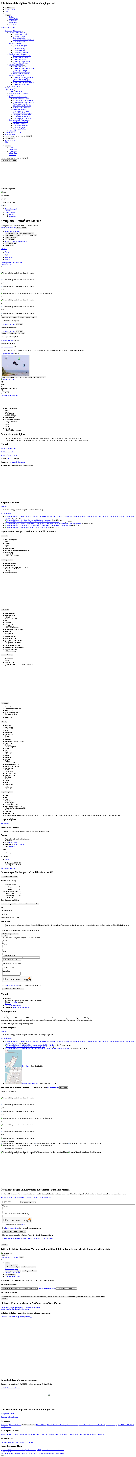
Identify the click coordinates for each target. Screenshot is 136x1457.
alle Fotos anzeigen (39, 377)
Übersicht (8, 252)
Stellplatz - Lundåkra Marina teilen (16, 241)
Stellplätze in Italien (15, 43)
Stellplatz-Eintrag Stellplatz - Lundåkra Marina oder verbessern (24, 1296)
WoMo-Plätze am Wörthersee (22, 81)
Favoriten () (8, 1317)
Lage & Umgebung (7, 792)
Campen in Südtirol (19, 50)
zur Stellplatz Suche (7, 264)
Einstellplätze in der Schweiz (22, 118)
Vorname (5, 944)
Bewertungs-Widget (84, 1434)
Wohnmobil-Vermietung (20, 125)
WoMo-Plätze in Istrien (20, 66)
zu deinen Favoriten (57, 1450)
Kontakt (12, 868)
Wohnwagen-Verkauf (19, 129)
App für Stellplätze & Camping (18, 93)
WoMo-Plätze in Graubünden (22, 56)
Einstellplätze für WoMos (21, 111)
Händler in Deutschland (20, 122)
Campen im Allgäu (19, 38)
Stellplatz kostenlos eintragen (72, 1425)
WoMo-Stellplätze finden (13, 31)
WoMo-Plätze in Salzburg (21, 84)
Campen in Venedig (19, 49)
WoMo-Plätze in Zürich (20, 63)
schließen (19, 324)
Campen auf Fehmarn (19, 36)
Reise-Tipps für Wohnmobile (18, 97)
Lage (6, 254)
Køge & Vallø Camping (63, 525)
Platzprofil (4, 536)
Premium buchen (30, 1434)
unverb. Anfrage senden (8, 227)
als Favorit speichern (12, 233)
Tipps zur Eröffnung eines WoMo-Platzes (49, 1434)
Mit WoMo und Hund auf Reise (23, 100)
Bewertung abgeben (11, 237)
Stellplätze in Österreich (16, 75)
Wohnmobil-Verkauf (19, 127)
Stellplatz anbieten (7, 1434)
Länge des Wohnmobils (9, 959)
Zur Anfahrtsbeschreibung (13, 1005)
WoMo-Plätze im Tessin (20, 57)
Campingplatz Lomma (42, 527)
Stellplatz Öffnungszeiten (9, 455)
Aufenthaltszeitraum (8, 955)
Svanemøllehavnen (53, 522)
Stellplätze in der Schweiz (17, 54)
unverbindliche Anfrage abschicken (13, 988)
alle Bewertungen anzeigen (9, 395)
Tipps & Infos (9, 90)
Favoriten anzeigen (11, 1269)
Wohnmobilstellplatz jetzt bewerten (20, 904)
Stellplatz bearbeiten (97, 1434)
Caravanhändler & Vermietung (18, 120)
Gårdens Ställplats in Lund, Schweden (57, 1048)
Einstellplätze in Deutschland (22, 115)
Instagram (10, 1442)
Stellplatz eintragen (11, 88)
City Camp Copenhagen (43, 520)
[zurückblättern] (1, 266)
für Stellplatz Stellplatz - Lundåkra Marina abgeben (20, 1288)
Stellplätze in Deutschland (17, 32)
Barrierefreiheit (10, 7)
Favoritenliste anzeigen (8, 324)
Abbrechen (22, 1231)
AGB (23, 1224)
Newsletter (12, 131)
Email (4, 952)
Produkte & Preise (18, 1434)
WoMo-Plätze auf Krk (20, 70)
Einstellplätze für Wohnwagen (22, 113)
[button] (68, 290)
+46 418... (10, 458)
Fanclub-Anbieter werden (70, 1434)
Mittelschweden (19, 844)
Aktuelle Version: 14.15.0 (57, 1453)
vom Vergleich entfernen (29, 235)
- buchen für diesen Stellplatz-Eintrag (91, 1296)
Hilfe (6, 11)
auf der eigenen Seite (61, 1296)
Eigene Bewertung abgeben (9, 876)
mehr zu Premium (6, 513)
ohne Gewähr (52, 1087)
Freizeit (4, 721)
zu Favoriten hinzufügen (12, 1267)
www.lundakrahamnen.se (13, 231)
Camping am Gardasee (20, 45)
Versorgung (5, 703)
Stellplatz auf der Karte (8, 452)
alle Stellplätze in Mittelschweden (11, 263)
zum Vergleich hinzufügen (13, 235)
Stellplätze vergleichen (12, 1273)
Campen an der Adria (19, 47)
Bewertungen (10, 257)
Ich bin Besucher (15, 1309)
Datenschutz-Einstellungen (9, 1417)
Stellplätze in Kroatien (16, 65)
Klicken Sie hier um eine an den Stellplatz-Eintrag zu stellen (26, 1197)
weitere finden (47, 1288)
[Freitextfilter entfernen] (24, 136)
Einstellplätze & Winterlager (18, 109)
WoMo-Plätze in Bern (19, 59)
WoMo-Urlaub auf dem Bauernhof (24, 102)
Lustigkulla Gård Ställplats (46, 1045)
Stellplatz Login (10, 9)
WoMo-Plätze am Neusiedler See (23, 82)
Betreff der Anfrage (8, 967)
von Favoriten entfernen (26, 233)
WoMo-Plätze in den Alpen (21, 79)
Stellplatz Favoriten (15, 86)
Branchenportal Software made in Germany (24, 1453)
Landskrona (13, 842)
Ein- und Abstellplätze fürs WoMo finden (49, 1425)
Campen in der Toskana (20, 52)
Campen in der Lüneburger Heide (23, 40)
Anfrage (7, 259)
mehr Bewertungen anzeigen (10, 934)
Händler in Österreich (19, 123)
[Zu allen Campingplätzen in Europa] (68, 1405)
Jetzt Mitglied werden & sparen (10, 1388)
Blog (23, 1442)
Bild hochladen (10, 239)
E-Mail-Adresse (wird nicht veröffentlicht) (15, 1214)
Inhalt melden (9, 245)
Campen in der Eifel (19, 41)
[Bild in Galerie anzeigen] (15, 365)
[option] (11, 17)
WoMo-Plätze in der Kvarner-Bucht (24, 68)
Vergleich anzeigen (7, 340)
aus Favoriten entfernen (28, 1267)
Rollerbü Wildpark (39, 1047)
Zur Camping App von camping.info (109, 1425)
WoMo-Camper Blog (15, 91)
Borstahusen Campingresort (72, 523)
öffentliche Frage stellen (29, 1202)
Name (4, 1210)
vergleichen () (24, 1317)
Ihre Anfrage (6, 971)
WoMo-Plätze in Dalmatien (21, 72)
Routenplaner (5, 823)
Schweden (12, 846)
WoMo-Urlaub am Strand (21, 98)
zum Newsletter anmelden (89, 1425)
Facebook (4, 1442)
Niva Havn (25, 1066)
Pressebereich (29, 1442)
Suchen (28, 136)
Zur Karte (8, 1004)
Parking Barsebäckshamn (30, 1083)
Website (4, 940)
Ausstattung (5, 609)
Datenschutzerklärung (12, 985)
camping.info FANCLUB (13, 132)
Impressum (4, 1450)
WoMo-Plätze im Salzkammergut (23, 77)
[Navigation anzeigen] (1, 1259)
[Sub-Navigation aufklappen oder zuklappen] (22, 31)
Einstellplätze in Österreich (21, 116)
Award (11, 95)
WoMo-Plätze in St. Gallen (21, 61)
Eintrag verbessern (11, 243)
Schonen (7, 859)
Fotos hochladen (10, 1274)
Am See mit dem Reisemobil (22, 106)
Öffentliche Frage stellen (12, 1276)
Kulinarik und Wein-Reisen (21, 104)
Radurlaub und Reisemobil (21, 107)
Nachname (5, 948)
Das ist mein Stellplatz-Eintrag (20, 1307)
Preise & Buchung (7, 655)
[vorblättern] (1, 315)
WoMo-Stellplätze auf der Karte (11, 1425)
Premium (3, 506)
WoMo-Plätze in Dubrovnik (21, 73)
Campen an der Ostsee (20, 34)
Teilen (7, 1263)
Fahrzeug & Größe (7, 560)
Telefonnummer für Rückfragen (12, 963)
